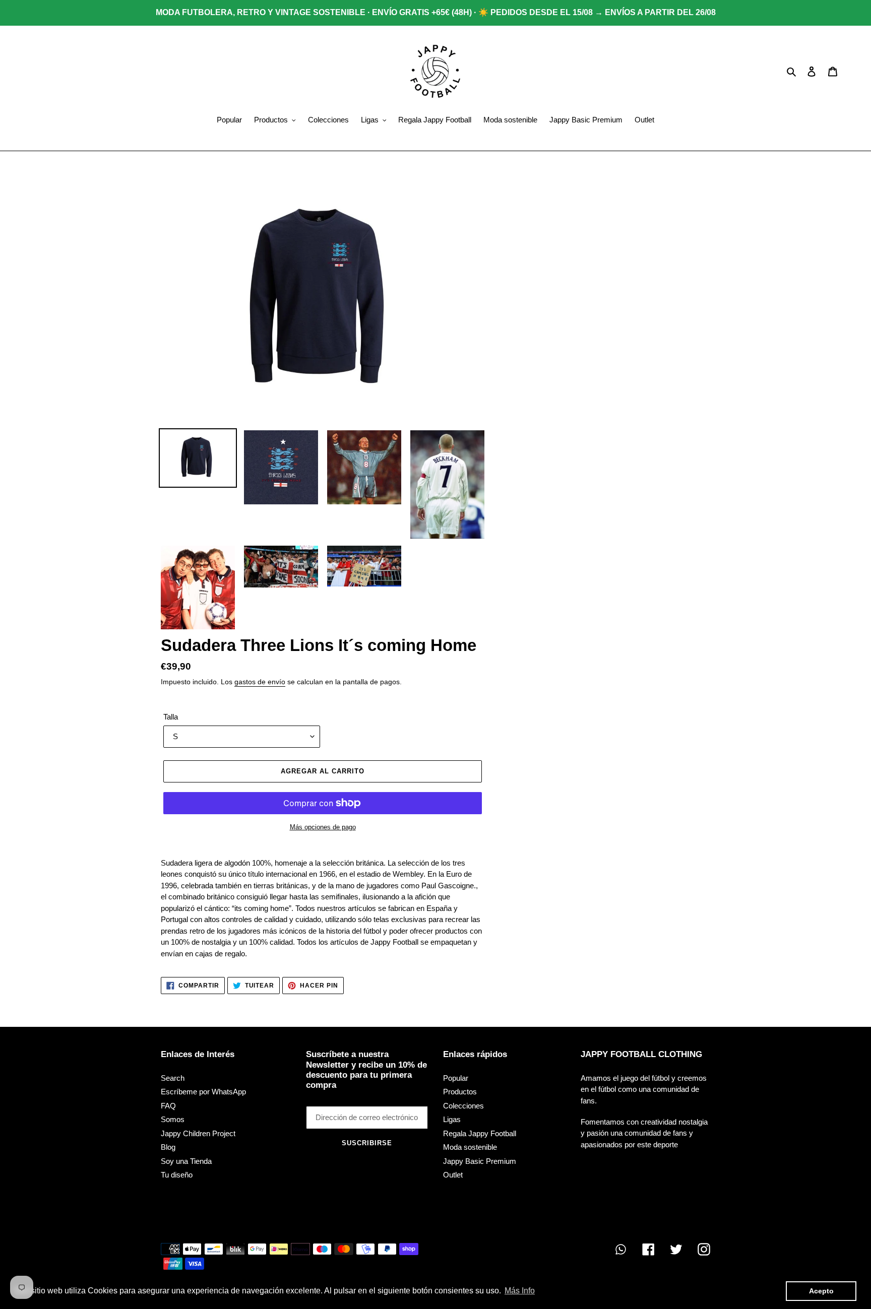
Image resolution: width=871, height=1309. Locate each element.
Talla (170, 716)
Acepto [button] (821, 1291)
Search (172, 1078)
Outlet (453, 1174)
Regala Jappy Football (479, 1133)
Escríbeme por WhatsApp (203, 1091)
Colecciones (463, 1105)
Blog (168, 1147)
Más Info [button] (520, 1290)
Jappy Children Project (198, 1133)
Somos (172, 1119)
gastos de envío (259, 682)
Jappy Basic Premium (479, 1161)
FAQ (168, 1105)
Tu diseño (177, 1174)
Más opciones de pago (323, 827)
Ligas (452, 1119)
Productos (460, 1091)
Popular (455, 1078)
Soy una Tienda (186, 1161)
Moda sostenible (470, 1147)
